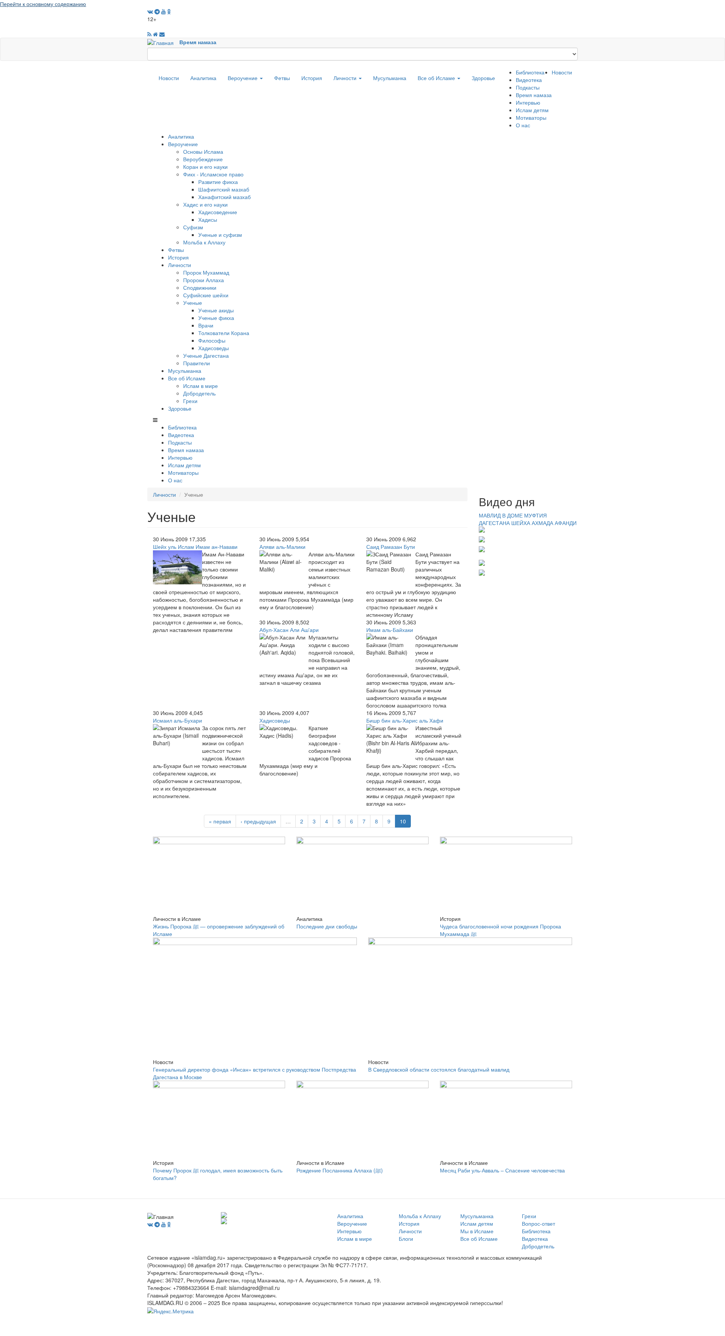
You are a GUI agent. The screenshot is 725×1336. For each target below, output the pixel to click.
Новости (169, 78)
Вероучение (243, 78)
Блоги (406, 1238)
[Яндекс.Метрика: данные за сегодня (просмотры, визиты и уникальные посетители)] (170, 1311)
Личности (345, 78)
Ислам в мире (200, 385)
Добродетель (199, 393)
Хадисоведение (217, 212)
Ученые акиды (216, 310)
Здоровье (483, 78)
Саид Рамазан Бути (390, 546)
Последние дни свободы (326, 926)
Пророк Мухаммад (206, 272)
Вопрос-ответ (538, 1223)
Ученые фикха (216, 317)
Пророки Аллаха (203, 280)
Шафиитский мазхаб (223, 189)
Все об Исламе (437, 78)
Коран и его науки (205, 166)
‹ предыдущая (258, 821)
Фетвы (282, 78)
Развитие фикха (218, 181)
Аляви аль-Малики (282, 546)
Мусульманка (389, 78)
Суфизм (193, 227)
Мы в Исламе (477, 1231)
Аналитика (203, 78)
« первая (220, 821)
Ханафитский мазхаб (224, 197)
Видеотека (529, 79)
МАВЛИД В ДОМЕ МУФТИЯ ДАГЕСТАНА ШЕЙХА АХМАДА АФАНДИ (528, 519)
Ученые (192, 302)
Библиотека (530, 72)
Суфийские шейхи (205, 295)
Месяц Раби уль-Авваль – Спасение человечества (502, 1170)
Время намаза (197, 42)
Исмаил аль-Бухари (177, 720)
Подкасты (528, 87)
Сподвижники (199, 287)
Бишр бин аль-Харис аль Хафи (404, 720)
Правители (196, 363)
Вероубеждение (203, 159)
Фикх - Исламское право (213, 174)
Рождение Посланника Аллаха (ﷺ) (339, 1170)
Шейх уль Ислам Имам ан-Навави (195, 546)
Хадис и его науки (205, 204)
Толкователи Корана (223, 333)
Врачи (205, 325)
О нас (523, 125)
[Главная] (163, 42)
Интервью (528, 102)
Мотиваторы (531, 117)
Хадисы (207, 219)
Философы (211, 340)
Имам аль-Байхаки (389, 629)
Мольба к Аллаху (204, 242)
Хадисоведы (213, 348)
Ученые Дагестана (206, 355)
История (311, 78)
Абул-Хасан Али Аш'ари (289, 629)
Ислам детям (532, 110)
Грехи (190, 401)
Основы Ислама (203, 151)
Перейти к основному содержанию (43, 4)
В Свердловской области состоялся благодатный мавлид (438, 1069)
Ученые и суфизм (220, 234)
